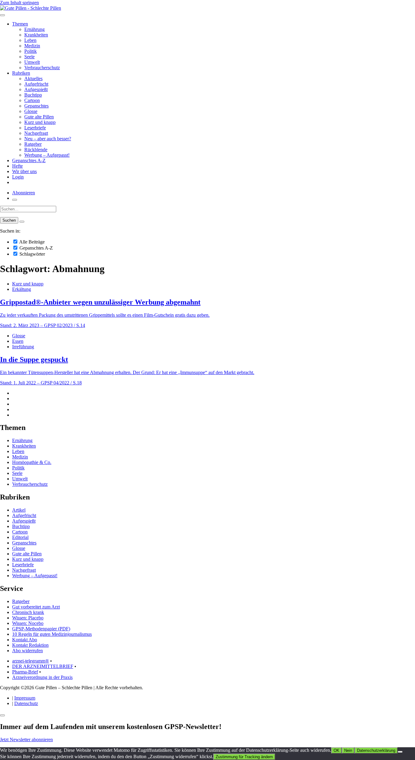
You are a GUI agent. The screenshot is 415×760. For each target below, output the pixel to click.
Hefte (17, 166)
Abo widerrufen (27, 650)
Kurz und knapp (40, 122)
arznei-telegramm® (30, 660)
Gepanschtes (36, 105)
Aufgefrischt (36, 84)
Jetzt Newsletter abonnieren (26, 739)
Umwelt (32, 62)
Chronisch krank (28, 612)
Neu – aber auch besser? (47, 138)
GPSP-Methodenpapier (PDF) (41, 628)
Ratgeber (33, 144)
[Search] (21, 222)
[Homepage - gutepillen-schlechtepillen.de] (30, 8)
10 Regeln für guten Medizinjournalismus (52, 634)
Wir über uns (24, 171)
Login (18, 176)
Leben (30, 40)
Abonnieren (23, 192)
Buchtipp (33, 94)
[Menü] (2, 15)
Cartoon (32, 100)
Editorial (20, 537)
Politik (30, 51)
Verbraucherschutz (42, 67)
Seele (29, 56)
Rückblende (35, 149)
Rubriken (21, 73)
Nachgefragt (36, 133)
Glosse (30, 111)
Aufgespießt (36, 89)
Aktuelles (33, 78)
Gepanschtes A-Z (29, 160)
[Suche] (14, 200)
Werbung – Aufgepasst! (47, 155)
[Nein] (400, 752)
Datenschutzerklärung (376, 750)
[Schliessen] (2, 715)
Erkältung (21, 289)
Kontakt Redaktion (30, 645)
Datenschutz (26, 703)
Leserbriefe (35, 127)
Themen (20, 23)
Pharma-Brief (25, 671)
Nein (348, 750)
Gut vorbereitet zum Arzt (36, 606)
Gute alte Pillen (39, 116)
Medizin (32, 45)
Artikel (19, 510)
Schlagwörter (31, 254)
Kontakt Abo (24, 639)
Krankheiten (36, 34)
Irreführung (23, 346)
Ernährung (34, 29)
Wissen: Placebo (27, 617)
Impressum (24, 697)
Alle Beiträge (31, 241)
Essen (17, 341)
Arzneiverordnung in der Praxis (42, 677)
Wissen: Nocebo (27, 623)
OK (336, 750)
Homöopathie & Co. (31, 462)
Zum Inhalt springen (19, 2)
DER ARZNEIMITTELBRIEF (42, 666)
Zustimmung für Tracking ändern (244, 757)
